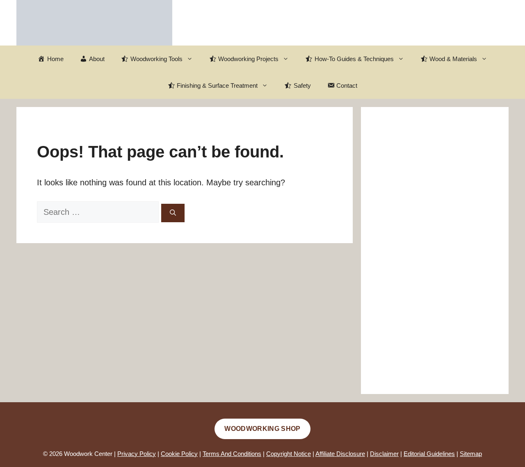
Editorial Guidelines (429, 453)
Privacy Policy (136, 453)
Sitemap (471, 453)
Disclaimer (384, 453)
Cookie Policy (179, 453)
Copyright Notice (288, 453)
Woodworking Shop (262, 428)
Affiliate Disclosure (340, 453)
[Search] (173, 213)
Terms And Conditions (232, 453)
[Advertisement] (434, 251)
